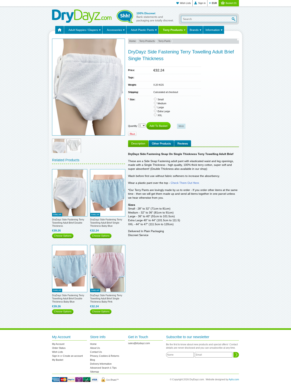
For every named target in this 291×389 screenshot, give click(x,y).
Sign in (202, 3)
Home (132, 41)
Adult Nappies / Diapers (83, 29)
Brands (194, 29)
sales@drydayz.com (139, 343)
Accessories (114, 29)
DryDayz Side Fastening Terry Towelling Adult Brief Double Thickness (68, 222)
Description (138, 143)
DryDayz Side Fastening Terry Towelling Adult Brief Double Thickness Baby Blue (68, 298)
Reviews (182, 143)
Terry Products (173, 29)
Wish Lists (185, 3)
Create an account (73, 356)
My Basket (57, 360)
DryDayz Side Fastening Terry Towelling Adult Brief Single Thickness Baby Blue (106, 222)
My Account (58, 344)
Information (212, 29)
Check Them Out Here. (185, 182)
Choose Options (62, 235)
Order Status (59, 348)
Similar (57, 214)
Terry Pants (164, 41)
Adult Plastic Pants (142, 29)
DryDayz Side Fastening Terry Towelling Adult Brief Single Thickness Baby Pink (106, 298)
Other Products (161, 143)
